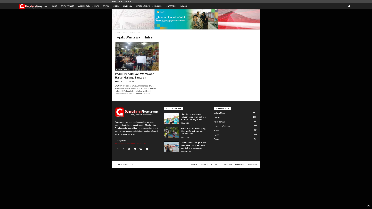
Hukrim (116, 6)
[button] (349, 6)
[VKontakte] (142, 149)
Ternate (217, 117)
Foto (96, 6)
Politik (106, 6)
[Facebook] (118, 149)
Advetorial (171, 6)
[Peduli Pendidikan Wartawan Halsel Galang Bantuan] (137, 56)
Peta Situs (204, 164)
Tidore (216, 139)
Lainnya (183, 6)
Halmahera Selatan (122, 69)
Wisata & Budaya (143, 6)
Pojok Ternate (67, 6)
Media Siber (215, 164)
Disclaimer (228, 164)
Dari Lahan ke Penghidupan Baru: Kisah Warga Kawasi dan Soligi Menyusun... (193, 145)
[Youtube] (147, 149)
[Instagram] (124, 149)
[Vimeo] (136, 149)
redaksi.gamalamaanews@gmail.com (130, 143)
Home (54, 6)
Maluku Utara (84, 6)
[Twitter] (130, 149)
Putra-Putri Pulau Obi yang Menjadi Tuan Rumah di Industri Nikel (193, 131)
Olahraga (127, 6)
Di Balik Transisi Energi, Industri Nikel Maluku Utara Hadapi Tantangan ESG (193, 117)
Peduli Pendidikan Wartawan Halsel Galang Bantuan (134, 75)
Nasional (158, 6)
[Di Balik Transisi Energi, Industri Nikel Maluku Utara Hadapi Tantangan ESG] (171, 118)
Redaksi (118, 81)
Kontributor (252, 164)
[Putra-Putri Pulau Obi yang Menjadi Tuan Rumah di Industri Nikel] (171, 132)
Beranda (117, 33)
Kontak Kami (240, 164)
